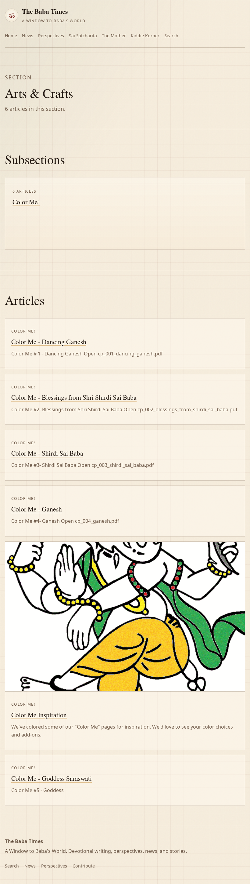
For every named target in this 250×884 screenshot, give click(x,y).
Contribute (84, 866)
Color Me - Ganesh (36, 508)
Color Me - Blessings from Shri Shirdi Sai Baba (74, 397)
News (27, 35)
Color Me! (26, 201)
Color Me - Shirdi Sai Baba (47, 453)
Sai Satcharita (83, 35)
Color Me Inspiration (39, 714)
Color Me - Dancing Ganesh (48, 341)
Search (171, 35)
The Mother (114, 35)
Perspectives (51, 35)
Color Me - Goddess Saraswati (51, 778)
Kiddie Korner (145, 35)
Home (11, 35)
